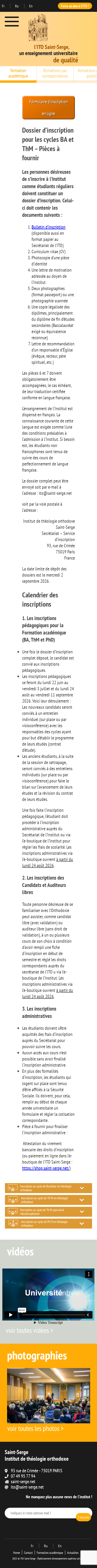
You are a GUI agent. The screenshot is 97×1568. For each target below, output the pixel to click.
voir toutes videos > (29, 1330)
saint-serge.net (23, 1481)
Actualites (73, 1553)
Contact (28, 1553)
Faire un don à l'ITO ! (75, 6)
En (30, 6)
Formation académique (50, 1553)
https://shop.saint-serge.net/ (45, 1168)
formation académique (18, 73)
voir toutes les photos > (35, 1428)
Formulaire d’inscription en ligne (48, 108)
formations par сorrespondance (55, 73)
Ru (17, 6)
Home (16, 1553)
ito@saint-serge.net (27, 1487)
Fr (3, 6)
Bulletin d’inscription (48, 227)
